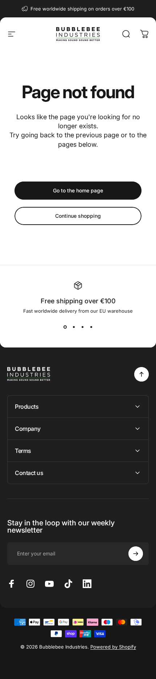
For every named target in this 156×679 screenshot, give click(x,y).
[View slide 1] (65, 326)
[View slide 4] (91, 326)
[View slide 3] (82, 326)
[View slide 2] (73, 326)
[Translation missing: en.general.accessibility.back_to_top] (141, 374)
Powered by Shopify (113, 647)
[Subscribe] (135, 553)
